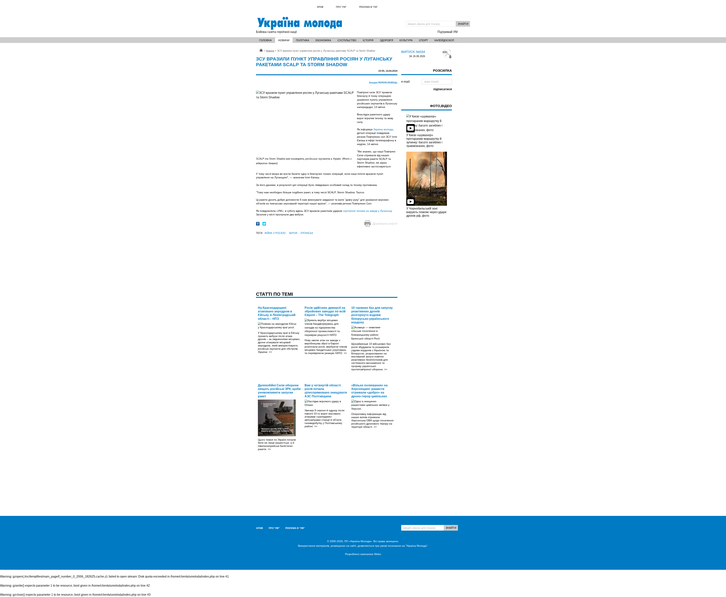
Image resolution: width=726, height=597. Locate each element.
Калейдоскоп (444, 40)
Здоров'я (386, 40)
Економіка (323, 40)
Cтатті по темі (274, 294)
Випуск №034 (413, 52)
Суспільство (346, 40)
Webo (377, 554)
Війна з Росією (276, 233)
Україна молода (383, 129)
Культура (406, 40)
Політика (302, 40)
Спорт (423, 40)
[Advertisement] (326, 261)
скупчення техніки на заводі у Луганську (367, 210)
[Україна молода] (299, 23)
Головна (265, 40)
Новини (283, 40)
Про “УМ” (341, 7)
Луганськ (306, 233)
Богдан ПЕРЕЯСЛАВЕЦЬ (383, 82)
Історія (368, 40)
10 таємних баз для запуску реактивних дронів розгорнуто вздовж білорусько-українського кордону (372, 315)
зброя (294, 233)
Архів (320, 7)
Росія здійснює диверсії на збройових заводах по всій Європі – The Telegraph (325, 311)
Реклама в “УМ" (368, 7)
